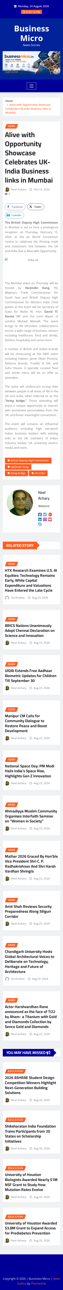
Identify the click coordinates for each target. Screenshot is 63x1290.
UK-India (40, 473)
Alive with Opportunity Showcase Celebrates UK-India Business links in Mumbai (28, 108)
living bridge (18, 473)
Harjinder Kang (20, 466)
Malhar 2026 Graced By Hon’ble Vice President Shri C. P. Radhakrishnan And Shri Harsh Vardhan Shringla (31, 864)
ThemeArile (38, 1283)
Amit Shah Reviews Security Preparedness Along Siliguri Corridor (28, 911)
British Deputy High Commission (30, 460)
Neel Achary (18, 189)
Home (9, 101)
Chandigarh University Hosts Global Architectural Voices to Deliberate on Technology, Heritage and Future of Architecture (29, 961)
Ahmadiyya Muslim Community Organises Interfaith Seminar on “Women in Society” (31, 816)
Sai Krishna (18, 597)
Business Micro (31, 33)
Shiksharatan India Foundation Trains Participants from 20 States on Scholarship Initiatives (30, 1133)
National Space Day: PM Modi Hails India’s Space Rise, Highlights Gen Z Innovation (29, 771)
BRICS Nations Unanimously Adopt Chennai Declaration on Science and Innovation (30, 630)
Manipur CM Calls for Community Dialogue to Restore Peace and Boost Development (26, 723)
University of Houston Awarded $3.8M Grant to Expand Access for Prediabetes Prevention (31, 1228)
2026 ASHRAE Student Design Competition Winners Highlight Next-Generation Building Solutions (30, 1085)
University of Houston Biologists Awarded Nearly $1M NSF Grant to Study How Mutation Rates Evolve (31, 1182)
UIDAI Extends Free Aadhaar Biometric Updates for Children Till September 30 (30, 675)
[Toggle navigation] (31, 85)
